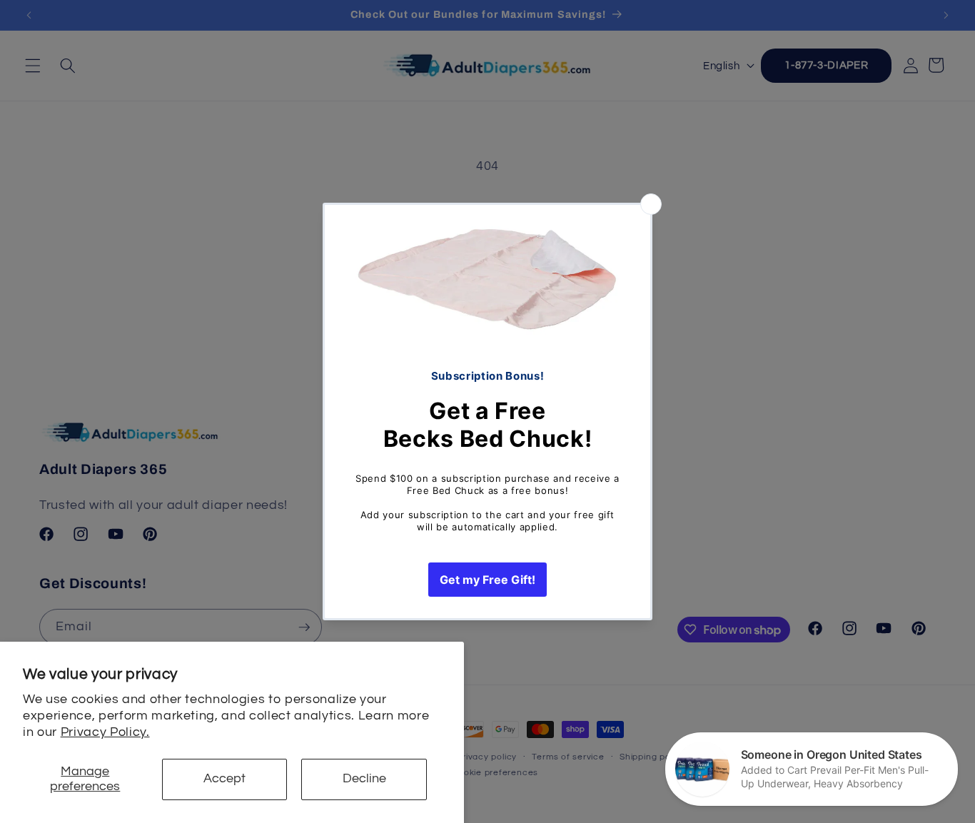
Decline (364, 778)
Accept (224, 778)
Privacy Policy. (105, 732)
